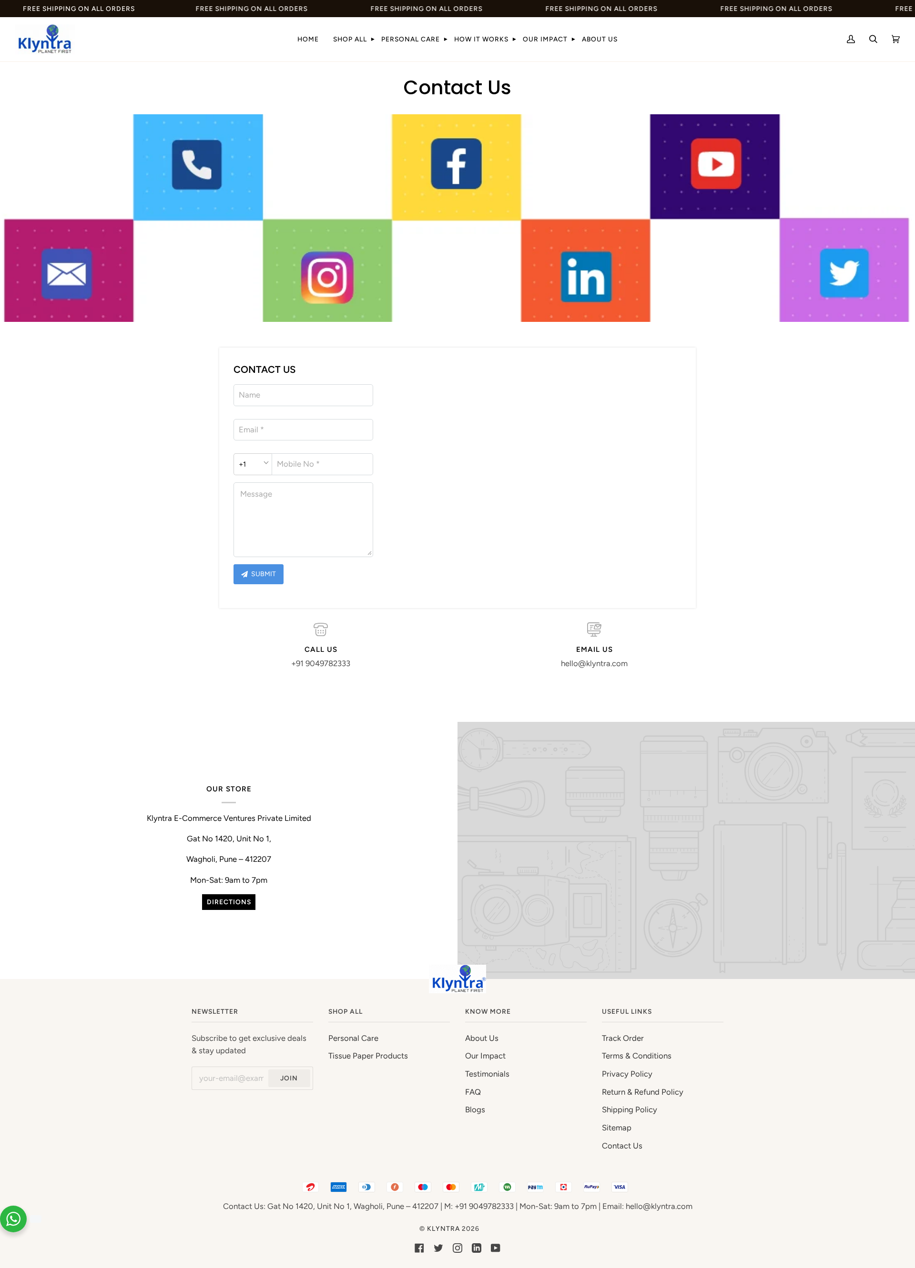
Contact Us (622, 1145)
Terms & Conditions (636, 1055)
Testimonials (487, 1073)
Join (289, 1078)
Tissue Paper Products (368, 1055)
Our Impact (485, 1055)
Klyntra (443, 1228)
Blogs (475, 1109)
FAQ (473, 1092)
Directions (229, 902)
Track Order (623, 1038)
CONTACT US (264, 369)
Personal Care (353, 1038)
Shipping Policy (629, 1109)
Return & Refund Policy (642, 1092)
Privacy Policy (627, 1073)
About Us (481, 1038)
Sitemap (616, 1127)
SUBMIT (263, 574)
